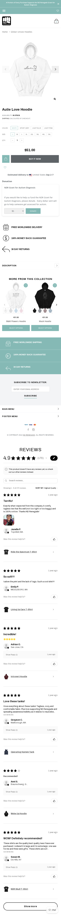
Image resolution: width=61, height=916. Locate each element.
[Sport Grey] (10, 310)
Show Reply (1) (12, 655)
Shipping (5, 118)
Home (5, 31)
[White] (5, 310)
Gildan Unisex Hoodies (21, 31)
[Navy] (39, 310)
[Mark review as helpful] (54, 539)
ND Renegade (29, 435)
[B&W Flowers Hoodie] (16, 298)
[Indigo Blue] (50, 310)
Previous (4, 305)
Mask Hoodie (45, 321)
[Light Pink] (21, 310)
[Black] (34, 310)
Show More (8, 715)
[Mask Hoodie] (45, 298)
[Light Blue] (16, 310)
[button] (46, 458)
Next (56, 305)
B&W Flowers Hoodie (16, 321)
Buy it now (35, 159)
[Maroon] (45, 310)
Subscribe (30, 396)
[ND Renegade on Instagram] (33, 429)
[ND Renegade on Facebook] (28, 429)
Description (9, 265)
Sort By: (39, 488)
